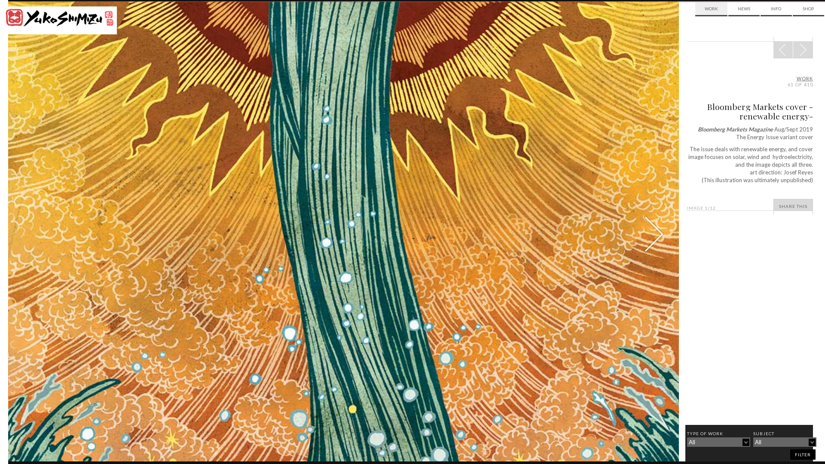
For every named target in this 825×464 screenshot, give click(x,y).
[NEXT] (783, 50)
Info (776, 8)
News (744, 8)
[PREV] (803, 50)
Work (711, 8)
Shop (808, 8)
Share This (793, 206)
